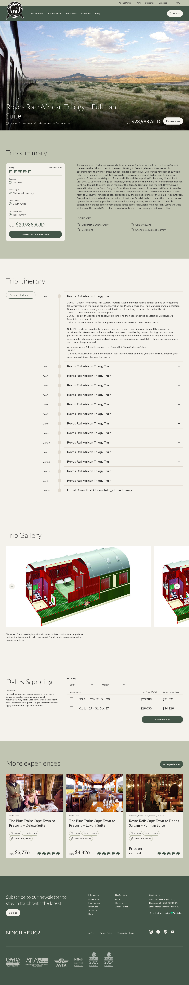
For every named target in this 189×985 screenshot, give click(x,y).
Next (177, 586)
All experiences (171, 764)
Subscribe (149, 2)
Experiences (54, 13)
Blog (97, 13)
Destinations (37, 13)
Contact (163, 2)
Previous (12, 586)
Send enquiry (162, 719)
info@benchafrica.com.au (167, 906)
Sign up (13, 912)
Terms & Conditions (126, 933)
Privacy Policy (106, 933)
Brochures (71, 13)
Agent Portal (125, 2)
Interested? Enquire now (35, 234)
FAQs (138, 2)
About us (86, 13)
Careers (119, 903)
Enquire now (173, 121)
